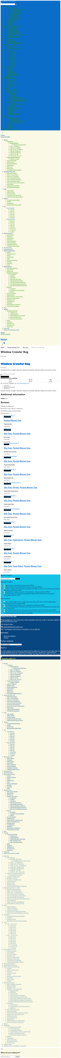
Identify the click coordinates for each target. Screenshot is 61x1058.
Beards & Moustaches (12, 84)
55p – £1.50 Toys (11, 57)
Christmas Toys (13, 118)
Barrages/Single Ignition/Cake (14, 48)
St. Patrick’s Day (10, 126)
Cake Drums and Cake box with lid (14, 43)
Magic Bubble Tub (8, 478)
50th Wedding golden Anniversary (18, 100)
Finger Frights (7, 543)
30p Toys (12, 54)
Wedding (12, 94)
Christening (12, 103)
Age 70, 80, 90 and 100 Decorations (15, 34)
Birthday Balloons (14, 8)
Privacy (6, 638)
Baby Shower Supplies (12, 89)
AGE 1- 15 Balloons (14, 10)
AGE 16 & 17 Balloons (15, 11)
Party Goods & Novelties (9, 78)
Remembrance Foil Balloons (13, 113)
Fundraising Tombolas (12, 74)
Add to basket (4, 376)
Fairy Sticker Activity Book (10, 517)
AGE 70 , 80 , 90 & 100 (15, 16)
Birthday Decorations (12, 28)
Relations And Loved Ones (19, 9)
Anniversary (12, 95)
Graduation (9, 112)
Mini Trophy (7, 437)
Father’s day (10, 127)
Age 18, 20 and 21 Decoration (13, 32)
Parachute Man (8, 424)
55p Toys (12, 58)
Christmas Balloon (14, 119)
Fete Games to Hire (8, 67)
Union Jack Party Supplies (13, 114)
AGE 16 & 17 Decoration (12, 30)
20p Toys (12, 52)
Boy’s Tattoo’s (8, 569)
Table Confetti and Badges (13, 36)
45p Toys (12, 56)
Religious (9, 102)
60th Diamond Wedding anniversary (18, 101)
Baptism (12, 105)
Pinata (8, 87)
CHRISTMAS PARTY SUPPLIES (17, 120)
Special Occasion (8, 88)
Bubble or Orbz (10, 20)
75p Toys (12, 60)
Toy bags (12, 66)
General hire (9, 71)
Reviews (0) (7, 388)
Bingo (5, 115)
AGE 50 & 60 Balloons (15, 14)
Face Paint (9, 86)
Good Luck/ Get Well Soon (13, 109)
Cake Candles (10, 39)
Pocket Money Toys (13, 347)
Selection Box (10, 47)
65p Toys (12, 59)
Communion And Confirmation (17, 104)
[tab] (32, 385)
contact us (8, 620)
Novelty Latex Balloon (12, 21)
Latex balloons (10, 22)
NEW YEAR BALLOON (15, 121)
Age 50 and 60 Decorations (13, 33)
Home (2, 347)
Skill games (9, 69)
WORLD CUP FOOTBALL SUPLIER (12, 129)
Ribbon (8, 81)
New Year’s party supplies (16, 122)
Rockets (9, 46)
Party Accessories (11, 80)
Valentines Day (10, 125)
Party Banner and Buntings (13, 37)
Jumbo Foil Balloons (11, 19)
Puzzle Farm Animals (9, 464)
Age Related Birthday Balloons (14, 26)
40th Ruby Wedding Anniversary (17, 99)
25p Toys (12, 53)
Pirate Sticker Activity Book (11, 491)
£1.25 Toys (12, 64)
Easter (8, 123)
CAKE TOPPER (10, 40)
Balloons (6, 6)
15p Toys (12, 51)
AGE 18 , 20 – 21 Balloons (16, 12)
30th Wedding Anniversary (16, 98)
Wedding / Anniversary (12, 92)
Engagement (13, 93)
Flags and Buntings (11, 73)
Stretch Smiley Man (9, 504)
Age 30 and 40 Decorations (13, 31)
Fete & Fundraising (11, 72)
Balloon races (10, 24)
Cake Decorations (11, 41)
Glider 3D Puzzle (8, 530)
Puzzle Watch (7, 556)
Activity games (10, 70)
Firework (6, 44)
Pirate (8, 83)
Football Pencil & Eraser (10, 451)
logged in (9, 411)
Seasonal (6, 116)
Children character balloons (13, 17)
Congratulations (10, 111)
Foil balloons (10, 7)
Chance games (10, 68)
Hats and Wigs (10, 82)
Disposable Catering (8, 77)
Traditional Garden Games (13, 75)
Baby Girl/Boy (10, 90)
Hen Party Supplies (11, 106)
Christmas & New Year (12, 117)
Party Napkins (10, 35)
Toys (5, 49)
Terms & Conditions (10, 636)
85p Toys (12, 63)
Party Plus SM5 (5, 137)
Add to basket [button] (7, 417)
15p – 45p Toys (10, 50)
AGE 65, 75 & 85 (14, 15)
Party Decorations (8, 76)
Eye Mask (9, 85)
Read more (6, 444)
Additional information (9, 387)
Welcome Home (10, 110)
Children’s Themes (14, 18)
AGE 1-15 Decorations (12, 29)
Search (17, 578)
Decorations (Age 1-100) (9, 27)
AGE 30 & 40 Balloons (15, 13)
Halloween (9, 124)
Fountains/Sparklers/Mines (13, 45)
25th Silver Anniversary (15, 96)
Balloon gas (10, 23)
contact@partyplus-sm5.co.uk (13, 627)
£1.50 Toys (12, 65)
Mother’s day (10, 91)
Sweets (8, 79)
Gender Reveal (10, 107)
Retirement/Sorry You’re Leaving (14, 108)
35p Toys (12, 55)
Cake (5, 38)
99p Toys (12, 62)
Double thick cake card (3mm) (14, 42)
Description (6, 385)
